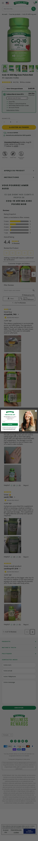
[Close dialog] (36, 411)
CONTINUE (10, 424)
